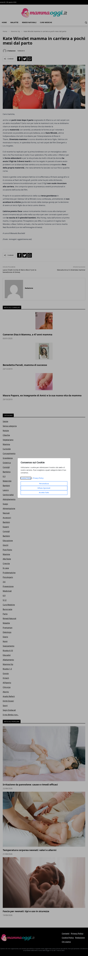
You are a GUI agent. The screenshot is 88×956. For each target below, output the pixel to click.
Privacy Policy (38, 478)
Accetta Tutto (44, 493)
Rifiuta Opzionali (44, 488)
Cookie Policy (26, 478)
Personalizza (44, 484)
